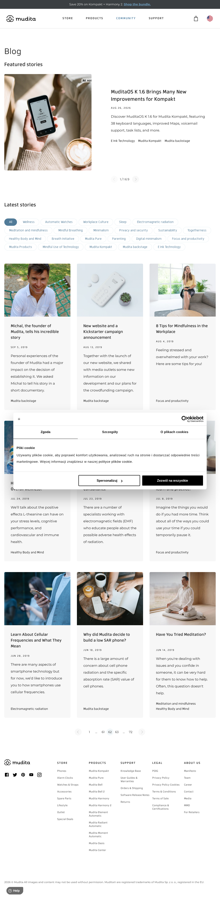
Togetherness (197, 230)
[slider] (110, 122)
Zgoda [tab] (45, 432)
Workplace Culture (95, 222)
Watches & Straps (67, 784)
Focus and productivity (188, 239)
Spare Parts (64, 798)
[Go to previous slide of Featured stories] (114, 179)
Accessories (64, 791)
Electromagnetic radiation (155, 222)
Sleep (123, 222)
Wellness (29, 222)
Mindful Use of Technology (61, 247)
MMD (187, 805)
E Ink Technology (169, 247)
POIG (155, 770)
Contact (188, 791)
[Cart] (196, 18)
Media (187, 798)
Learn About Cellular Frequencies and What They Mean (36, 640)
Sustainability (167, 230)
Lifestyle (62, 805)
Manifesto (190, 770)
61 (103, 732)
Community (126, 18)
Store (68, 18)
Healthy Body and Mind (25, 239)
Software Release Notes (135, 795)
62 (110, 732)
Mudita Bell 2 (97, 791)
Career (188, 784)
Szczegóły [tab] (110, 432)
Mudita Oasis (96, 843)
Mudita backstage (135, 247)
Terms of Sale (160, 798)
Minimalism (101, 230)
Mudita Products (20, 247)
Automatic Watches (59, 222)
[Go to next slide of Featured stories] (135, 179)
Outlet (61, 812)
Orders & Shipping (132, 788)
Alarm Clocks (65, 777)
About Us (192, 763)
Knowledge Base (131, 770)
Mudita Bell (95, 784)
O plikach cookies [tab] (174, 432)
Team (187, 777)
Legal (157, 763)
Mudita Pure (93, 239)
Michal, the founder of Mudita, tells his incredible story (35, 331)
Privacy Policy (161, 777)
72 (130, 732)
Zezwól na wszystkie (172, 480)
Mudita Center (97, 850)
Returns (125, 801)
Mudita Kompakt (100, 247)
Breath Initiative (63, 239)
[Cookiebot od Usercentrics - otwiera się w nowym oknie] (184, 419)
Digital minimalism (149, 239)
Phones (61, 770)
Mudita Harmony (99, 798)
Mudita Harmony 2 (100, 805)
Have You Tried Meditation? (181, 634)
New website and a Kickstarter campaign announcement (103, 331)
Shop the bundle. (137, 4)
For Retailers (191, 812)
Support (156, 18)
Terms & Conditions (164, 791)
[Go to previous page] (78, 732)
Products (94, 18)
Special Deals (65, 819)
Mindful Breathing (70, 230)
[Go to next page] (141, 732)
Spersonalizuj (107, 480)
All (10, 222)
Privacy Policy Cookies (166, 784)
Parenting (119, 239)
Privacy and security (133, 230)
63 (117, 732)
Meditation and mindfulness (28, 230)
